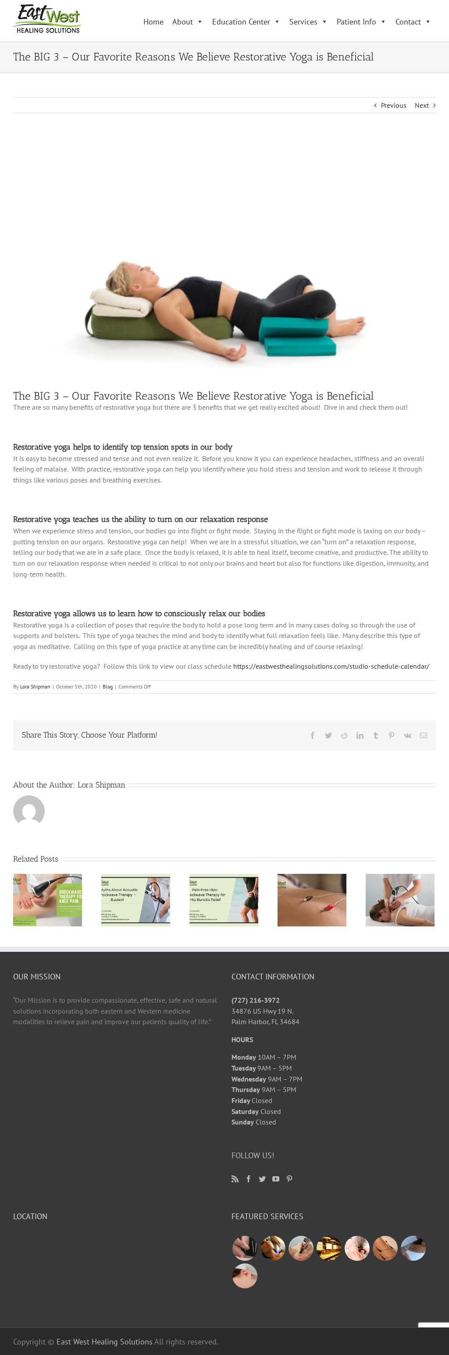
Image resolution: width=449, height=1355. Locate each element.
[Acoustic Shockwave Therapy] (301, 1248)
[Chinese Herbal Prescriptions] (329, 1248)
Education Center (241, 22)
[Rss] (235, 1178)
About (182, 22)
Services (303, 22)
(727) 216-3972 (256, 1000)
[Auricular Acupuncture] (245, 1276)
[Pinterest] (289, 1178)
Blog (108, 686)
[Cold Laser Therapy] (357, 1248)
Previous (393, 105)
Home (153, 22)
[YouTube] (275, 1178)
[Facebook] (248, 1178)
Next (422, 105)
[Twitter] (262, 1178)
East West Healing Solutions (105, 1342)
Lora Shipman (35, 686)
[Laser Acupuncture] (413, 1248)
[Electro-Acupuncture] (385, 1248)
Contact (408, 22)
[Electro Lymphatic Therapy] (273, 1248)
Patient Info (356, 22)
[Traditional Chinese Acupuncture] (245, 1248)
